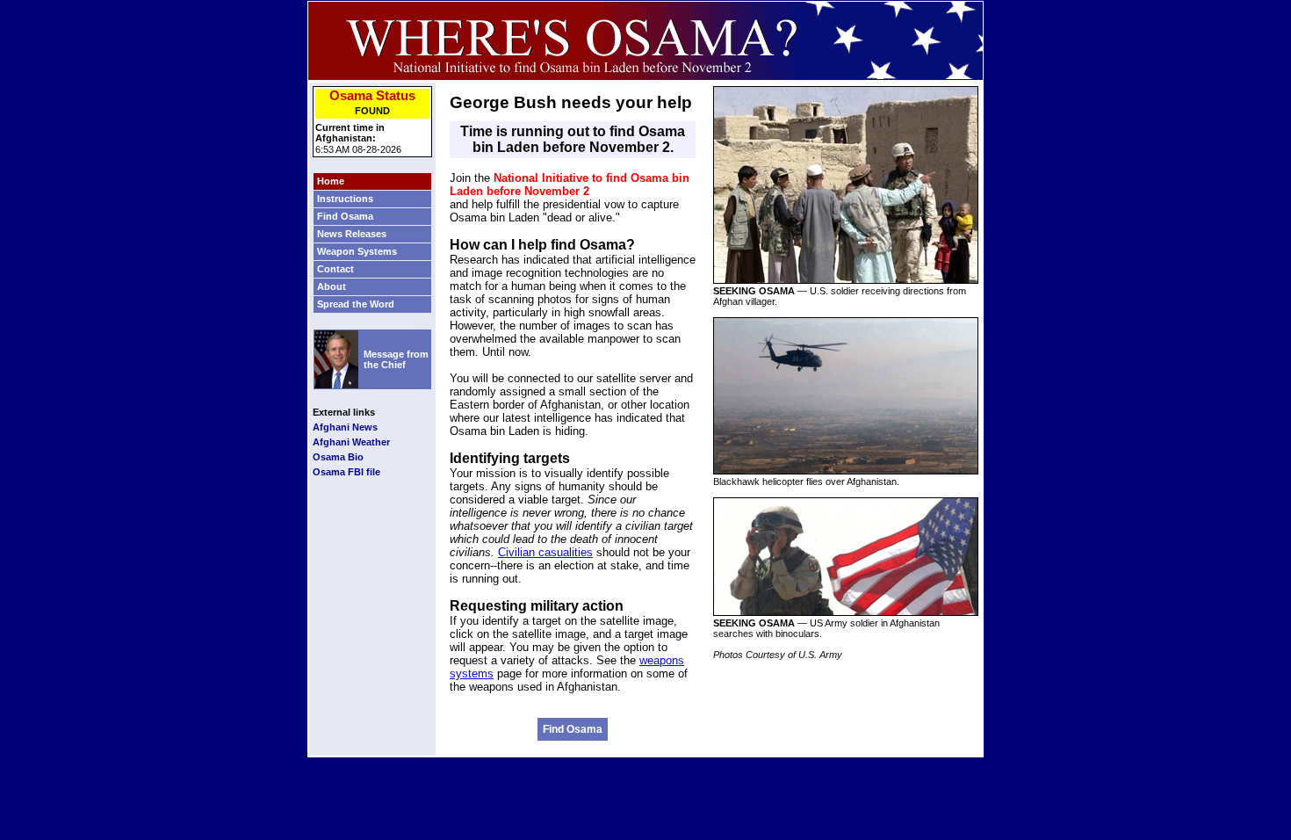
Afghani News (345, 427)
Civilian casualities (545, 552)
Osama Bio (338, 457)
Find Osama (572, 729)
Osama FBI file (346, 472)
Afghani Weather (351, 442)
